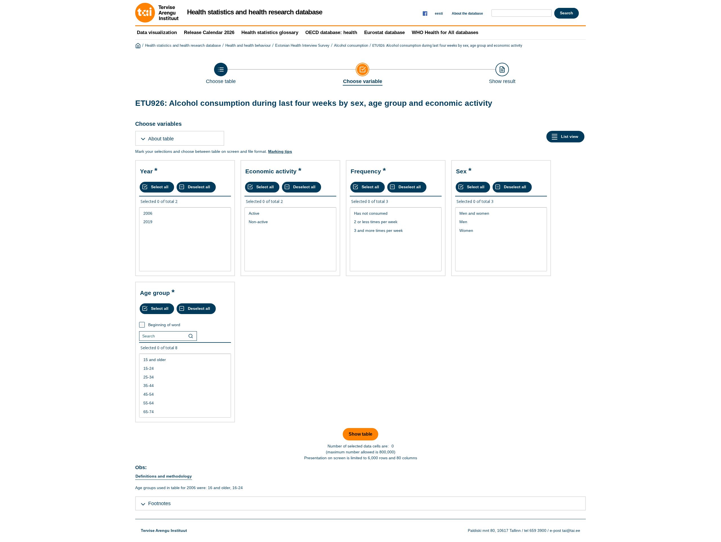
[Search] (190, 336)
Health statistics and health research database (183, 46)
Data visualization (157, 32)
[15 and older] (185, 359)
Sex (461, 171)
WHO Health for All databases (445, 32)
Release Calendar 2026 (209, 32)
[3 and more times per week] (395, 230)
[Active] (290, 213)
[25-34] (185, 377)
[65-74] (185, 411)
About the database (467, 13)
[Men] (501, 222)
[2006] (185, 213)
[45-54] (185, 394)
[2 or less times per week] (395, 222)
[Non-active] (290, 222)
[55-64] (185, 403)
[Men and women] (501, 213)
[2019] (185, 222)
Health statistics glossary (269, 32)
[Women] (501, 230)
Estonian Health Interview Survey (302, 46)
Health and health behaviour (248, 46)
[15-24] (185, 368)
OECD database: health (331, 32)
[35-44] (185, 385)
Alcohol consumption (351, 46)
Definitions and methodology (163, 476)
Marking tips (280, 151)
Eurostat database (384, 32)
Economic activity (271, 171)
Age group (155, 293)
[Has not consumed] (395, 213)
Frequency (366, 171)
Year (146, 171)
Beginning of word (164, 324)
